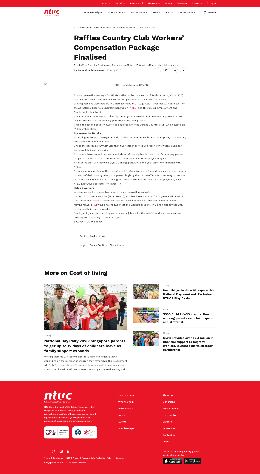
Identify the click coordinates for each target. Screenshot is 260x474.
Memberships (126, 428)
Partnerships (125, 408)
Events (122, 421)
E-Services (182, 3)
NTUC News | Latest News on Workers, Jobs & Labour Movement (105, 27)
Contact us (197, 3)
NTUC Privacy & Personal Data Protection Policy (89, 458)
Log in (213, 3)
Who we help (126, 401)
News (121, 415)
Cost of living (97, 236)
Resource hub (136, 3)
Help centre (154, 3)
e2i (95, 204)
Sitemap (120, 458)
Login (166, 441)
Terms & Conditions (53, 458)
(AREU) (133, 107)
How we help (126, 395)
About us (105, 3)
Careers (168, 3)
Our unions (120, 3)
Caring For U (97, 245)
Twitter (167, 70)
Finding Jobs (117, 245)
